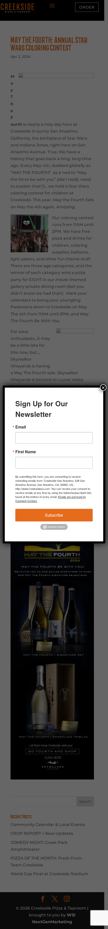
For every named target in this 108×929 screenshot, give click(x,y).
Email (20, 427)
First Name (25, 452)
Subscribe (54, 515)
